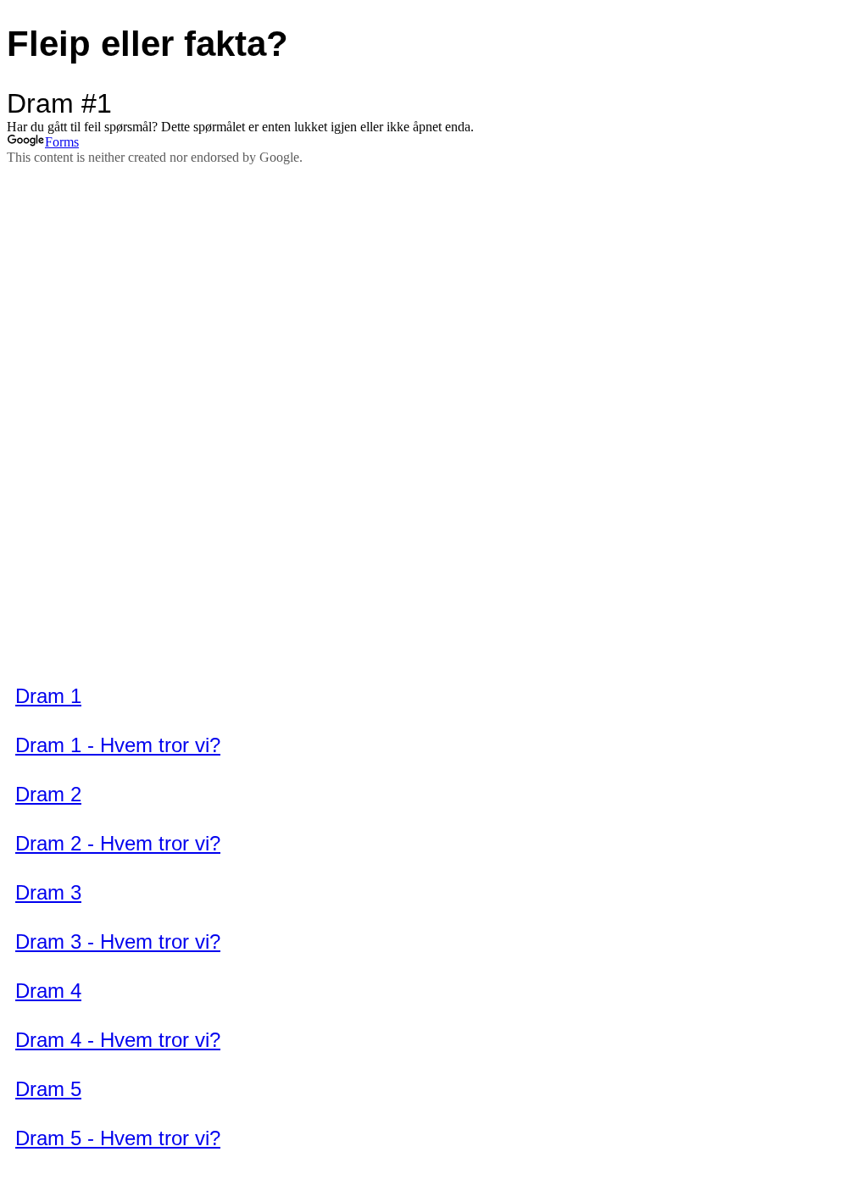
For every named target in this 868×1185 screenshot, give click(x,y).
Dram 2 (48, 794)
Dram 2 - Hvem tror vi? (117, 843)
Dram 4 (48, 990)
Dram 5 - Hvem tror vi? (117, 1138)
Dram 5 (48, 1088)
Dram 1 (48, 695)
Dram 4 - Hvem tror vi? (117, 1039)
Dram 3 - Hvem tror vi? (117, 941)
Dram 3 (48, 892)
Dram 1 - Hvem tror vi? (117, 745)
